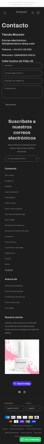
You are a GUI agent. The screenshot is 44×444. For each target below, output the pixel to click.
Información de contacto (23, 436)
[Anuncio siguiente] (39, 3)
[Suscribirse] (36, 158)
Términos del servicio (12, 432)
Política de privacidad (34, 429)
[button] (5, 13)
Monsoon (20, 426)
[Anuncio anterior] (4, 3)
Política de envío (26, 432)
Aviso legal (38, 432)
